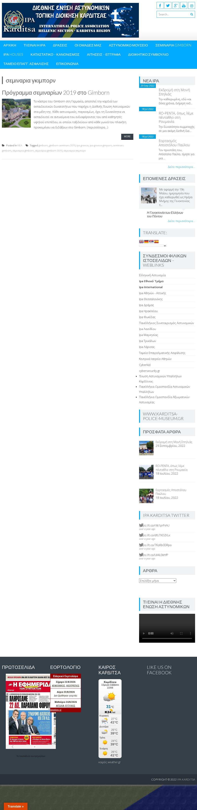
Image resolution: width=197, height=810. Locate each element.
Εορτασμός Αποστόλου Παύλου (174, 142)
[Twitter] (167, 5)
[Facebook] (160, 5)
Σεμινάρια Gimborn (173, 45)
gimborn (43, 145)
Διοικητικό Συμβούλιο (148, 54)
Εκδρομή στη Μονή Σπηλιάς (174, 92)
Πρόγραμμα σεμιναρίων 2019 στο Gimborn (55, 92)
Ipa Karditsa (186, 779)
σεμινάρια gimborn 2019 (48, 150)
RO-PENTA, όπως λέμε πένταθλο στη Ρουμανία (176, 117)
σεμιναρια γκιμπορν (74, 150)
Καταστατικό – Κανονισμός (55, 54)
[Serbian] (151, 242)
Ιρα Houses (13, 54)
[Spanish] (156, 242)
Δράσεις (60, 45)
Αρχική (9, 45)
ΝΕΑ (20, 145)
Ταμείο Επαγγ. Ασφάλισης (26, 63)
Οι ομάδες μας (88, 45)
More (127, 136)
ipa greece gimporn (101, 145)
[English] (141, 242)
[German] (146, 242)
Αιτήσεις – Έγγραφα (104, 54)
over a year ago (147, 529)
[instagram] (191, 5)
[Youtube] (183, 5)
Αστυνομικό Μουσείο (128, 45)
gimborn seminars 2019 (62, 145)
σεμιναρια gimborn (23, 150)
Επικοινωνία (67, 63)
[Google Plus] (175, 5)
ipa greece (83, 145)
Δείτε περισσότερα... (181, 167)
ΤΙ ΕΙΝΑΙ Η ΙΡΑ (34, 45)
